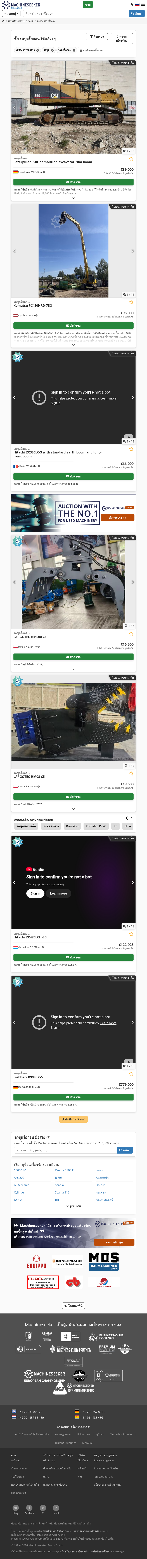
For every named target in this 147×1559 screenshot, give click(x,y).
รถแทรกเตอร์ (104, 1200)
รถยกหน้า (102, 1178)
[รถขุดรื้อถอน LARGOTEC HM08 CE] (73, 722)
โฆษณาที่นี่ (74, 1306)
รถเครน (101, 1192)
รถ (115, 826)
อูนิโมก (100, 1434)
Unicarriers (83, 1434)
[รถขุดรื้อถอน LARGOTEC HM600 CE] (73, 582)
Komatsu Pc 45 (96, 826)
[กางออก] (73, 198)
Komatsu (72, 826)
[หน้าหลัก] (3, 20)
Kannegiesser (63, 1434)
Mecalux (87, 1443)
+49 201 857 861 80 (31, 1418)
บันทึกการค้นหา (74, 1119)
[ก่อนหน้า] (14, 107)
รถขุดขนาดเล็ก (26, 826)
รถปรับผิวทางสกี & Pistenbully (32, 1434)
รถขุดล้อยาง (51, 826)
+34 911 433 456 (92, 1418)
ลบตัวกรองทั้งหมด (92, 50)
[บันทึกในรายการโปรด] (131, 158)
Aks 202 (19, 1178)
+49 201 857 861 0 (93, 1412)
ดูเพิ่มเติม (75, 1206)
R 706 (58, 1178)
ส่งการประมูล (117, 517)
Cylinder (19, 1192)
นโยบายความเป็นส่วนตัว (76, 1551)
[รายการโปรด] (131, 4)
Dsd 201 (19, 1200)
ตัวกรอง (98, 36)
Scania (59, 1185)
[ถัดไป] (132, 107)
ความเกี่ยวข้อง (121, 39)
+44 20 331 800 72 (30, 1412)
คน (57, 1200)
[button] (143, 4)
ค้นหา (138, 13)
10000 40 (20, 1170)
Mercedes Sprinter (121, 1434)
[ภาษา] (137, 4)
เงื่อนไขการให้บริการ (102, 1551)
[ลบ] (37, 50)
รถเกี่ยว (101, 1185)
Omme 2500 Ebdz (67, 1170)
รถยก (99, 1170)
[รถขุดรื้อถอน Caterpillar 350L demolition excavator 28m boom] (73, 107)
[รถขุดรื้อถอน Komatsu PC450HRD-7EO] (73, 251)
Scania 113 (62, 1192)
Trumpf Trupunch (65, 1443)
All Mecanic (21, 1185)
